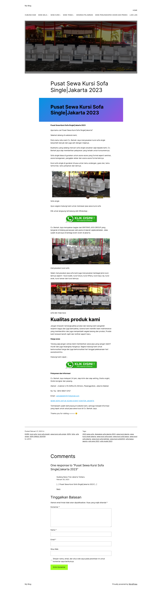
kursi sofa (33, 434)
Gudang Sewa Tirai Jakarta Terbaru (71, 477)
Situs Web (54, 549)
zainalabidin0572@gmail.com (67, 396)
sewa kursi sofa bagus (121, 436)
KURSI (27, 434)
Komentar (55, 507)
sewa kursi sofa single (58, 434)
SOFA (69, 434)
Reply (58, 489)
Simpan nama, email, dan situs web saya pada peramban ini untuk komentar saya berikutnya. (79, 560)
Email (53, 540)
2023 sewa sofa (88, 434)
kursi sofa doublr (44, 434)
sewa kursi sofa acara (104, 436)
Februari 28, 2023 (63, 479)
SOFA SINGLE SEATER (37, 436)
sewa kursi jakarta (122, 434)
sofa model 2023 (106, 441)
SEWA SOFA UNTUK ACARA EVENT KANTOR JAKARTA (72, 401)
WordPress (133, 584)
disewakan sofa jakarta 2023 (105, 434)
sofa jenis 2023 (93, 441)
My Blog (28, 6)
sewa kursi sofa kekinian (100, 439)
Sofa (73, 434)
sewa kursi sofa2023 (117, 439)
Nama (54, 530)
